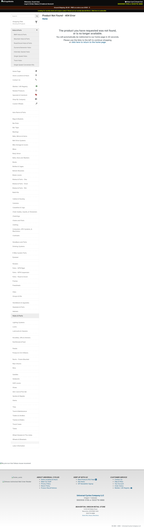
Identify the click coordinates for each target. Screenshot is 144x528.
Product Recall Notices (49, 488)
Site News (81, 481)
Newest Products (18, 91)
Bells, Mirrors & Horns (20, 136)
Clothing (15, 225)
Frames (15, 281)
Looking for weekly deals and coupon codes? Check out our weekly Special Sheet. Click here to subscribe (72, 10)
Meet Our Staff (46, 481)
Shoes (15, 387)
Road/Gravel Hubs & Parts (23, 43)
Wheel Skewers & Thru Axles (22, 435)
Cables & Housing (19, 199)
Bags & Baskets (18, 119)
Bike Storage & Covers (20, 145)
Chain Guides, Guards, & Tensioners (25, 212)
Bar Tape (16, 127)
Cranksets (16, 235)
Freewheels (16, 285)
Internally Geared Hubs (22, 52)
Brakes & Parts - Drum (20, 184)
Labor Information (19, 446)
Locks (15, 327)
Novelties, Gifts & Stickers (21, 337)
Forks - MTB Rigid (19, 268)
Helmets (15, 311)
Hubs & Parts (18, 316)
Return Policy (45, 486)
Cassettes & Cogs (19, 207)
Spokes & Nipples (19, 396)
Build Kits (16, 192)
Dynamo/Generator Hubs (22, 47)
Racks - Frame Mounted (21, 359)
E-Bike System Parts (20, 253)
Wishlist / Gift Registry (20, 86)
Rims (14, 368)
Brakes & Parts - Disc (20, 179)
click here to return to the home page (89, 42)
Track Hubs (18, 60)
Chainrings (16, 216)
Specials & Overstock (20, 95)
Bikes (14, 149)
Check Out (139, 2)
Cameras (16, 203)
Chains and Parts (18, 220)
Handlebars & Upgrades (21, 303)
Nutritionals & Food (19, 342)
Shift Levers (17, 383)
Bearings (16, 132)
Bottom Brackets (18, 171)
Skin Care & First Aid (20, 392)
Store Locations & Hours (21, 75)
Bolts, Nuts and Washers (21, 158)
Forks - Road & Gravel (20, 277)
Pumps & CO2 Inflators (20, 353)
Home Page (17, 71)
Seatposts (16, 379)
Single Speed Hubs (20, 56)
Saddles (15, 374)
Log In (26, 4)
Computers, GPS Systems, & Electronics (22, 230)
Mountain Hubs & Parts (22, 39)
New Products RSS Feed (86, 479)
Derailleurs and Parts (20, 242)
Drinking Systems (19, 246)
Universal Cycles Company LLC (90, 495)
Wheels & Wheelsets (19, 439)
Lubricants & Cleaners (20, 331)
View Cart (130, 2)
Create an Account (47, 4)
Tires (14, 407)
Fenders (15, 264)
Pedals (15, 348)
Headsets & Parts (18, 307)
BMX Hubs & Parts (20, 34)
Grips (14, 292)
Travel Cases (17, 424)
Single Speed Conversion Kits (24, 65)
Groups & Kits (17, 296)
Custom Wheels (18, 104)
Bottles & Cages (18, 166)
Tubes (15, 428)
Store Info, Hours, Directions (90, 515)
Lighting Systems (18, 322)
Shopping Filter (18, 21)
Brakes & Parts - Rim (20, 188)
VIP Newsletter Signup (85, 484)
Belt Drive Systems (19, 140)
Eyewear (15, 257)
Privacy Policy (46, 484)
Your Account (119, 484)
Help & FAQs (119, 481)
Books (15, 162)
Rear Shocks (17, 364)
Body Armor (17, 153)
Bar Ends (16, 123)
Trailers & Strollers (19, 415)
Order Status (34, 4)
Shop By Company (19, 99)
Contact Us (16, 80)
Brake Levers (17, 175)
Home (45, 19)
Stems (15, 400)
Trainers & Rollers (18, 420)
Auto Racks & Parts (19, 112)
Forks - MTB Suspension (21, 272)
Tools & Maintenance (20, 411)
